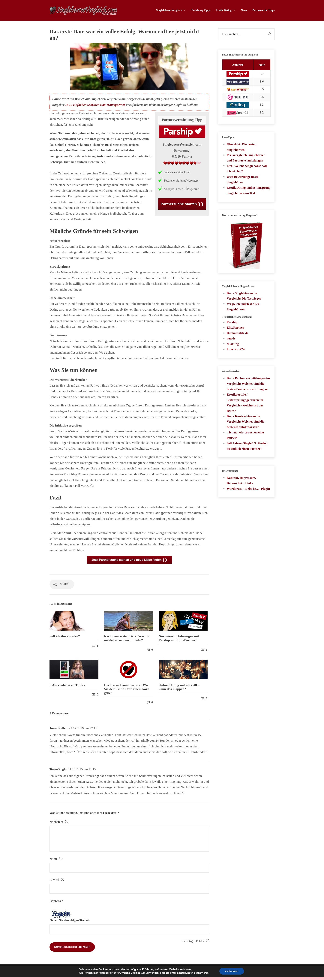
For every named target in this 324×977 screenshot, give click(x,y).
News (244, 10)
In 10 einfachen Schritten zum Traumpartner (95, 105)
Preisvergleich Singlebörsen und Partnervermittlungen (246, 157)
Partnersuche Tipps (263, 10)
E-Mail (55, 880)
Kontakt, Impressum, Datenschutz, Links (241, 480)
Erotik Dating (224, 10)
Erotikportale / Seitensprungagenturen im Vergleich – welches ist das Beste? (245, 403)
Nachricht (57, 822)
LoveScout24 (236, 349)
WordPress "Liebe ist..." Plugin (248, 488)
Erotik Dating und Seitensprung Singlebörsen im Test (248, 190)
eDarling (233, 344)
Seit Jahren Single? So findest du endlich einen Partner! (247, 446)
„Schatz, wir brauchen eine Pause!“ (245, 435)
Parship (232, 322)
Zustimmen (231, 971)
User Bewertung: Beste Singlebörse (242, 179)
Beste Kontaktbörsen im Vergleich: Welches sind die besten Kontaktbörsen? (245, 422)
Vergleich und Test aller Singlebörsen (243, 306)
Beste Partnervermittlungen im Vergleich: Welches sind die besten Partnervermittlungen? (248, 383)
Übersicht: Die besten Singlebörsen (241, 147)
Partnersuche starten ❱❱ (182, 204)
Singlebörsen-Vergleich (169, 10)
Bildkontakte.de (237, 333)
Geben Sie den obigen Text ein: (71, 920)
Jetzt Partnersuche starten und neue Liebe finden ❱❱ (129, 559)
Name (54, 859)
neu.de (231, 338)
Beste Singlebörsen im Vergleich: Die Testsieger (244, 295)
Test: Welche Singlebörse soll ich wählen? (247, 168)
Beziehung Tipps (200, 10)
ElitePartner (235, 327)
